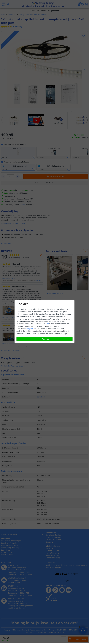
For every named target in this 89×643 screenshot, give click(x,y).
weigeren (29, 329)
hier (47, 324)
